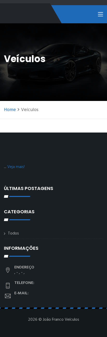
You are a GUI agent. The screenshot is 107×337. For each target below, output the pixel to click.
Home (10, 110)
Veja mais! (16, 167)
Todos (13, 233)
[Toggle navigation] (100, 15)
